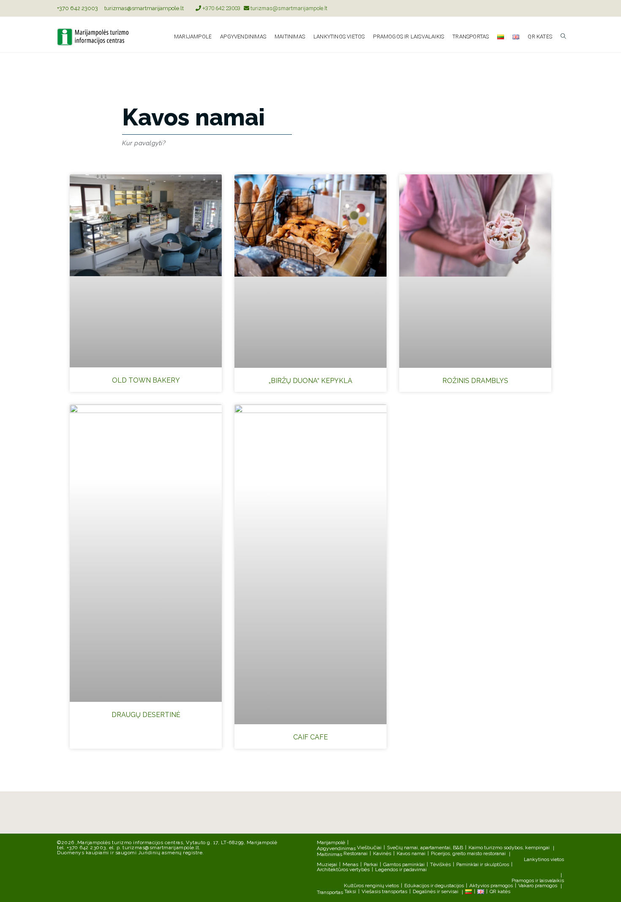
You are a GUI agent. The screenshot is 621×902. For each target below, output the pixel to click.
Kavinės (382, 853)
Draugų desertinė (146, 715)
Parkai (371, 864)
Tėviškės (440, 864)
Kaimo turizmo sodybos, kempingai (509, 847)
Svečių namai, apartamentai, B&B (425, 847)
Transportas (330, 892)
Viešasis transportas (384, 891)
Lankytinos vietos (544, 859)
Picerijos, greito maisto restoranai (468, 853)
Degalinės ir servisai (435, 891)
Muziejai (327, 864)
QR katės (500, 891)
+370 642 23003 (77, 8)
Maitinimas (329, 854)
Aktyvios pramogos (491, 885)
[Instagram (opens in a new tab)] (560, 8)
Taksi (350, 891)
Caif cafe (310, 737)
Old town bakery (146, 380)
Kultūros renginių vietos (371, 885)
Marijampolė (331, 842)
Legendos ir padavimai (401, 869)
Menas (350, 864)
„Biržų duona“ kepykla (310, 381)
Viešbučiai (369, 847)
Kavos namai (411, 853)
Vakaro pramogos (537, 885)
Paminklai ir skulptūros (482, 864)
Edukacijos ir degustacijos (434, 885)
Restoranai (355, 853)
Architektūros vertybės (343, 869)
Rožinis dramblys (475, 381)
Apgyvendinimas (336, 848)
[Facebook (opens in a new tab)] (552, 8)
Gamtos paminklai (404, 864)
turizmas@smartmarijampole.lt (144, 8)
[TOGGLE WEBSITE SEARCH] (563, 36)
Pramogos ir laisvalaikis (538, 880)
